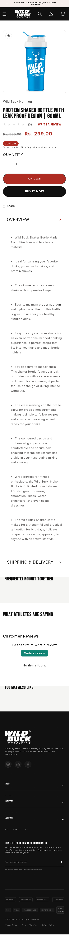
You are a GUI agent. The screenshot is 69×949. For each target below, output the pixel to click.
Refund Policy (48, 925)
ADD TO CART (19, 943)
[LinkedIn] (18, 764)
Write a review (34, 653)
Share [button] (11, 206)
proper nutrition (50, 304)
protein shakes (21, 271)
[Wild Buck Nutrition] (18, 737)
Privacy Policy (11, 925)
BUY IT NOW (50, 943)
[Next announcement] (62, 4)
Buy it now (34, 191)
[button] (40, 14)
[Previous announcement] (7, 4)
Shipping (26, 147)
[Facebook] (28, 764)
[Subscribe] (61, 862)
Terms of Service (29, 925)
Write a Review (49, 124)
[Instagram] (8, 764)
